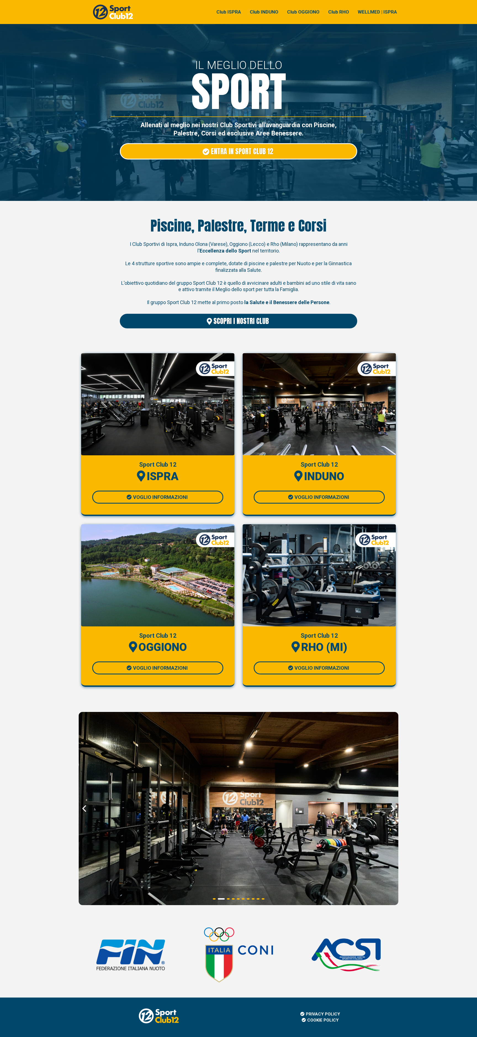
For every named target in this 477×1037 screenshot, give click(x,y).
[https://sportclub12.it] (112, 11)
